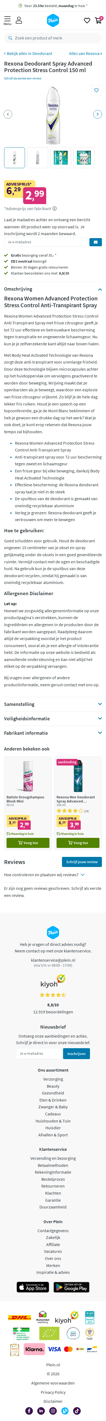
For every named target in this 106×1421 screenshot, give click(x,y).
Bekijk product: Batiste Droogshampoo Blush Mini (28, 803)
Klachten (53, 1193)
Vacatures (53, 1251)
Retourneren (53, 1186)
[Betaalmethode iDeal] (80, 1349)
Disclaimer (53, 1401)
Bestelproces (53, 1179)
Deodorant (42, 53)
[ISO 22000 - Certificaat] (73, 1333)
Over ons (53, 1258)
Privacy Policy (53, 1392)
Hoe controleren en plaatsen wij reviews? (41, 874)
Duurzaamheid (53, 1207)
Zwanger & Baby (53, 1106)
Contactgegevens (53, 1230)
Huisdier (53, 1127)
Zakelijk (53, 1237)
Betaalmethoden (53, 1165)
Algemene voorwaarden (53, 1383)
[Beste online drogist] (90, 1333)
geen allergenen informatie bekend (52, 706)
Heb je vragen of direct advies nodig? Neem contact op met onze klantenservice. (53, 948)
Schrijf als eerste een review (23, 78)
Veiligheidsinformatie (27, 718)
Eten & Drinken (53, 1100)
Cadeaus (53, 1113)
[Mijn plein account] (19, 20)
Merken (53, 1265)
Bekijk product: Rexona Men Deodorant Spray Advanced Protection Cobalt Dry (78, 803)
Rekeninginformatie (53, 1172)
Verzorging (53, 1079)
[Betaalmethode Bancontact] (92, 1349)
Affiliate (53, 1244)
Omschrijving (18, 289)
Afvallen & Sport (53, 1134)
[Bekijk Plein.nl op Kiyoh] (66, 1317)
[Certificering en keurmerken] (49, 1333)
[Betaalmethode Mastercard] (68, 1349)
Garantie (53, 1200)
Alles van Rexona (84, 53)
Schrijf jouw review (82, 861)
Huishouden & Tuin (53, 1121)
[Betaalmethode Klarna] (34, 1349)
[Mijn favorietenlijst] (87, 20)
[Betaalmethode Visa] (54, 1349)
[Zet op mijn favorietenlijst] (96, 90)
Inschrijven (76, 1053)
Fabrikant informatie (26, 733)
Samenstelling (19, 704)
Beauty (53, 1086)
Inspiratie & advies (53, 1272)
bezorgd (28, 261)
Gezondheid (53, 1093)
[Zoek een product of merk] (9, 38)
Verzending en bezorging (53, 1158)
